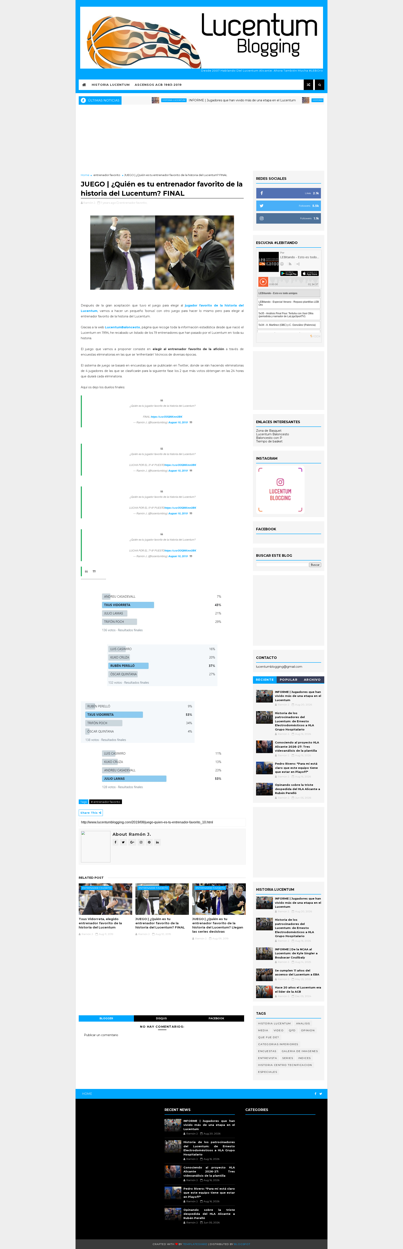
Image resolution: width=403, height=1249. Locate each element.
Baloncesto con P (269, 438)
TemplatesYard (195, 1244)
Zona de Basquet (268, 431)
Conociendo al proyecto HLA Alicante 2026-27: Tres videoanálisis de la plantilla (297, 746)
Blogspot (242, 1244)
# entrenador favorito (105, 801)
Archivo (312, 680)
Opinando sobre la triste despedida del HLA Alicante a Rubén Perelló (297, 789)
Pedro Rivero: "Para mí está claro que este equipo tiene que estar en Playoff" (296, 767)
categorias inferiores (278, 1044)
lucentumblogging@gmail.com (279, 667)
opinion (308, 1030)
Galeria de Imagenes (300, 1051)
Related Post (91, 878)
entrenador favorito (106, 175)
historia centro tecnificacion (285, 1064)
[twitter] (320, 1094)
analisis (303, 1023)
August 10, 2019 (178, 422)
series (287, 1058)
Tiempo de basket (269, 441)
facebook (216, 1018)
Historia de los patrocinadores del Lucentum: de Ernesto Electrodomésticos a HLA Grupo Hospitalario (294, 721)
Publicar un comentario (101, 1035)
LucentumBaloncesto (122, 327)
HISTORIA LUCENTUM (111, 85)
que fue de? (268, 1037)
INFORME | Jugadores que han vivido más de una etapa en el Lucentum (214, 100)
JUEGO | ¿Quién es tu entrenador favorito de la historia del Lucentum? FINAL (160, 923)
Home (85, 175)
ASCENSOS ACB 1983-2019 (158, 85)
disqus (161, 1018)
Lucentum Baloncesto (272, 434)
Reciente (265, 680)
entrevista (267, 1058)
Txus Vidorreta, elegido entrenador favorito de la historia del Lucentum (100, 923)
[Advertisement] (201, 137)
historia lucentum (146, 100)
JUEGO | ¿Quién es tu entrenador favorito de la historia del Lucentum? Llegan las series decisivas (217, 925)
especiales (267, 1071)
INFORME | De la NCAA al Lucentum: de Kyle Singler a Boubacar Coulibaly (296, 953)
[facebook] (315, 1094)
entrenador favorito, (133, 202)
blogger (106, 1018)
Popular (289, 680)
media (263, 1030)
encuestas (267, 1051)
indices (304, 1058)
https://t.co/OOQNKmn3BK (166, 417)
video (279, 1030)
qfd (292, 1030)
